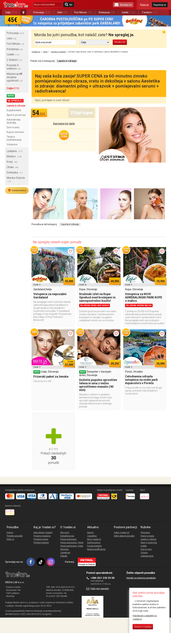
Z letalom (149, 12)
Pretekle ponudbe (15, 536)
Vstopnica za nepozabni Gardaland (49, 295)
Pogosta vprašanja (42, 536)
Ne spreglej (15, 100)
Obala (12, 167)
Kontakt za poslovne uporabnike (141, 578)
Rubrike (146, 527)
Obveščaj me (126, 5)
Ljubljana (15, 151)
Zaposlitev (92, 536)
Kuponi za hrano (15, 132)
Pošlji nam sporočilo (100, 588)
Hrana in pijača (147, 536)
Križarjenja (107, 12)
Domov (10, 532)
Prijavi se (144, 4)
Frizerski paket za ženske (50, 376)
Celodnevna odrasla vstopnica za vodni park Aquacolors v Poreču (141, 380)
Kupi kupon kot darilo (64, 123)
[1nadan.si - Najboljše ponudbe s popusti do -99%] (15, 5)
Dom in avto (13, 127)
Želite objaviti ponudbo (124, 536)
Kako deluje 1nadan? (43, 532)
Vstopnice (12, 144)
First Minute (83, 12)
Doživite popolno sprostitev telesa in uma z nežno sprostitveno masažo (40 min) (98, 385)
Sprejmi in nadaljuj (142, 626)
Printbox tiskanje (41, 542)
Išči (70, 4)
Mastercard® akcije (96, 549)
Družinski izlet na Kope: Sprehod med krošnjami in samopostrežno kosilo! (97, 297)
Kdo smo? (64, 532)
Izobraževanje (147, 556)
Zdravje (144, 552)
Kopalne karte (14, 110)
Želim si (10, 539)
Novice (90, 532)
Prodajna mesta (41, 539)
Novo (11, 95)
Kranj (12, 161)
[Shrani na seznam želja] (70, 251)
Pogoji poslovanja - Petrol (71, 542)
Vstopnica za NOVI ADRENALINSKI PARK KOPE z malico (143, 297)
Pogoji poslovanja (68, 539)
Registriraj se (160, 5)
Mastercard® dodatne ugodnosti (15, 77)
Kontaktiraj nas (67, 536)
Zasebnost (65, 552)
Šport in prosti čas (16, 115)
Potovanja (41, 12)
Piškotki (63, 556)
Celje (11, 12)
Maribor (14, 156)
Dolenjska (15, 172)
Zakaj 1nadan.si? (122, 532)
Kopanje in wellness (14, 67)
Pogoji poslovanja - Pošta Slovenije (71, 547)
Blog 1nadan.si (94, 539)
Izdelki (128, 12)
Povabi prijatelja (94, 546)
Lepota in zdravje (16, 105)
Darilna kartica (17, 190)
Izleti (62, 12)
